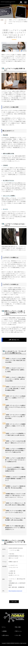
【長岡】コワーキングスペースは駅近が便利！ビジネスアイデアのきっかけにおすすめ (15, 407)
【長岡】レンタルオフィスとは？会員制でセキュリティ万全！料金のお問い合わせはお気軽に (15, 360)
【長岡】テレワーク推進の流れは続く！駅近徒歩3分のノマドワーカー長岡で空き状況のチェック (15, 527)
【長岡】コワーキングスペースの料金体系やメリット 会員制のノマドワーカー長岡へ (15, 397)
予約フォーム (18, 631)
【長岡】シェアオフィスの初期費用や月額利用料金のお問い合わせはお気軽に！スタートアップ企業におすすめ (15, 450)
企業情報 (4, 631)
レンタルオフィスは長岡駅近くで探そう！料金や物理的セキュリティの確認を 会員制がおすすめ (15, 469)
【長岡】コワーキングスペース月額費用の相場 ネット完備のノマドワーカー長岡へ (15, 425)
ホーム (3, 627)
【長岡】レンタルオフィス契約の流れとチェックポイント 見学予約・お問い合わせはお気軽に (15, 379)
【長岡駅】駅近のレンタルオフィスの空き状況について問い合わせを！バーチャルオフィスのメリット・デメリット (15, 495)
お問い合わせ (5, 635)
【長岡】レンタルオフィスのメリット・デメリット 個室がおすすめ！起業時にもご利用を (15, 369)
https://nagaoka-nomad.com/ (15, 590)
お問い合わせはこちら (14, 339)
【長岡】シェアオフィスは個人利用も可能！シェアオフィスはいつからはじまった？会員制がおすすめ (15, 459)
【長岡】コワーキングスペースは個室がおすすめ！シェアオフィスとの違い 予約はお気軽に (15, 416)
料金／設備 (17, 627)
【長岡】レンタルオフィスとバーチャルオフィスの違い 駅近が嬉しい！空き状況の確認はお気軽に (15, 388)
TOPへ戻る (14, 601)
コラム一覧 (5, 21)
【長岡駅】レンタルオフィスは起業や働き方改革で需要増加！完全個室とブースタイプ (15, 478)
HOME (2, 19)
